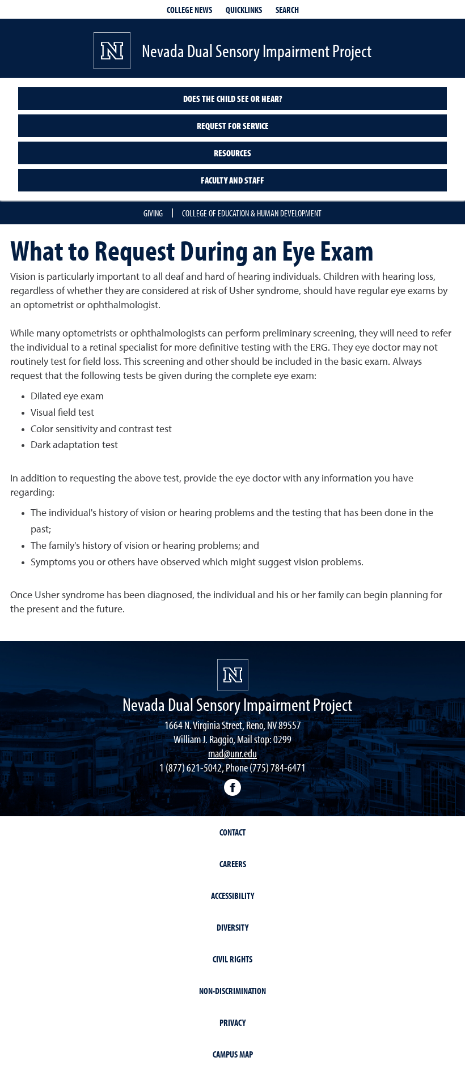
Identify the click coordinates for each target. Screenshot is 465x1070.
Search (287, 9)
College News (189, 9)
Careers (232, 863)
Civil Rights (232, 959)
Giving (153, 213)
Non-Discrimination (232, 990)
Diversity (232, 927)
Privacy (232, 1022)
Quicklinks (244, 9)
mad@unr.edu (232, 753)
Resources (232, 153)
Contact (232, 832)
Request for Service (233, 125)
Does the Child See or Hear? (232, 98)
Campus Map (233, 1054)
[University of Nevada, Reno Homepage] (232, 674)
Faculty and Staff (232, 180)
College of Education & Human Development (252, 213)
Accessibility (232, 895)
